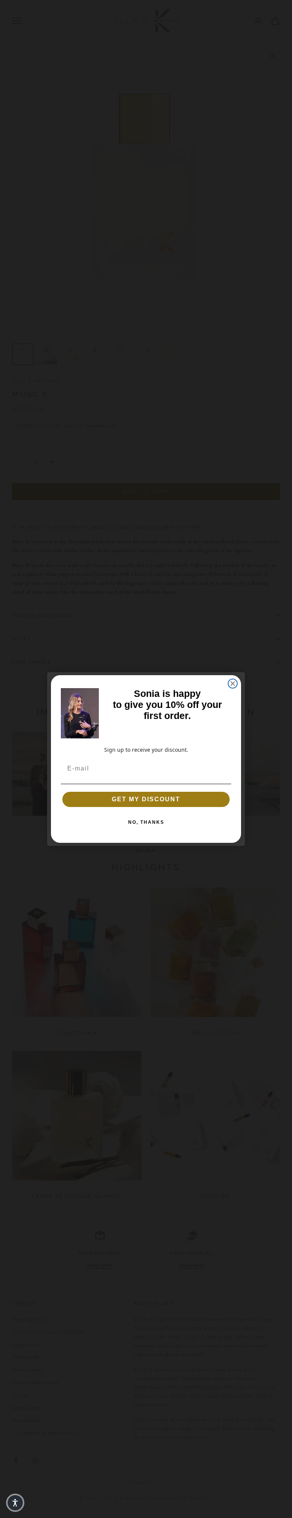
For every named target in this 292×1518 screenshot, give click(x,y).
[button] (15, 1503)
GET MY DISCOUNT (146, 799)
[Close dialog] (232, 683)
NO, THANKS (146, 822)
